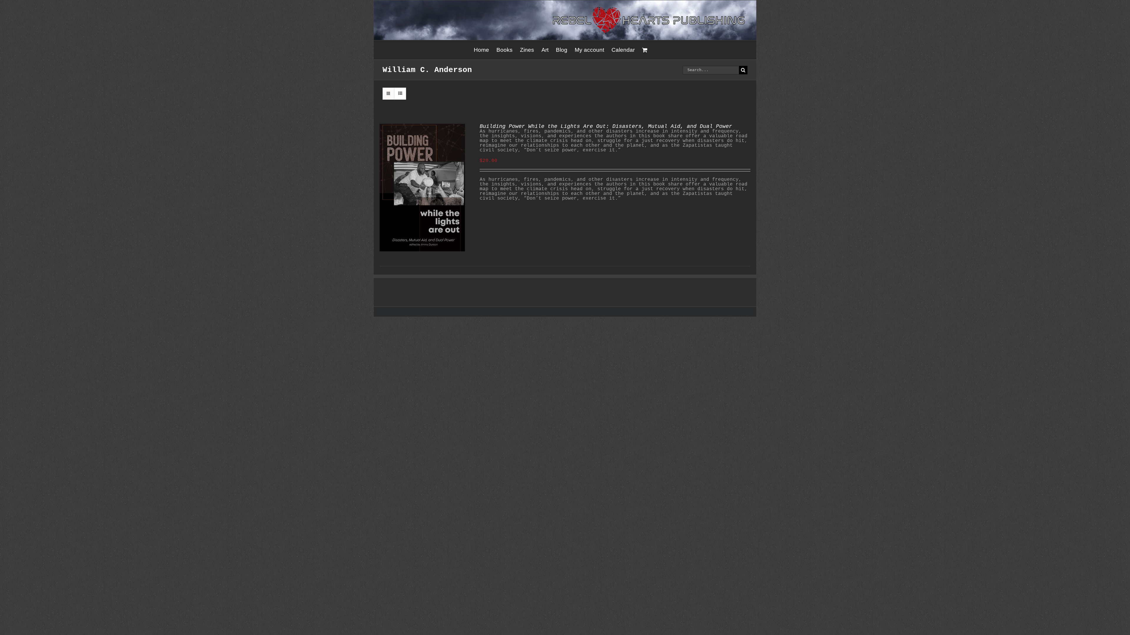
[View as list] (400, 93)
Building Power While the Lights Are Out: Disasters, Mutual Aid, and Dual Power (606, 126)
